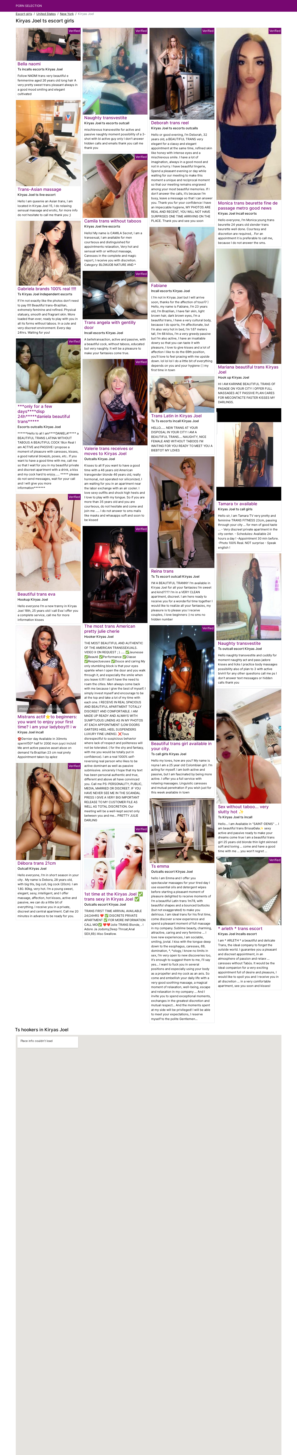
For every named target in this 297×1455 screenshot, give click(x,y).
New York (67, 14)
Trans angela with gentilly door (110, 325)
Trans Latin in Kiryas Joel (176, 415)
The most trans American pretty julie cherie (109, 629)
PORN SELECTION (29, 6)
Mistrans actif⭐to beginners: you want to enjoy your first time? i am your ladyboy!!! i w (47, 721)
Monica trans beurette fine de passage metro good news (248, 205)
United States (46, 14)
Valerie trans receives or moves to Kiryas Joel (108, 451)
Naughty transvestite (105, 117)
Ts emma (160, 866)
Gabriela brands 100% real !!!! (47, 288)
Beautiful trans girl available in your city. (181, 746)
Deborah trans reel (170, 122)
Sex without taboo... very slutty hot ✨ (243, 809)
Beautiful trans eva (36, 594)
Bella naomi (29, 63)
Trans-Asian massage (39, 189)
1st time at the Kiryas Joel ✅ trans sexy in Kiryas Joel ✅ (113, 896)
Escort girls (24, 14)
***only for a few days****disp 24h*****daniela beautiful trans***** (44, 414)
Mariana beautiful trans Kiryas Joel (248, 369)
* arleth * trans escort (240, 928)
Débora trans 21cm (37, 863)
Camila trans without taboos (112, 220)
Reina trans (162, 571)
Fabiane (159, 285)
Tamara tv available (237, 503)
